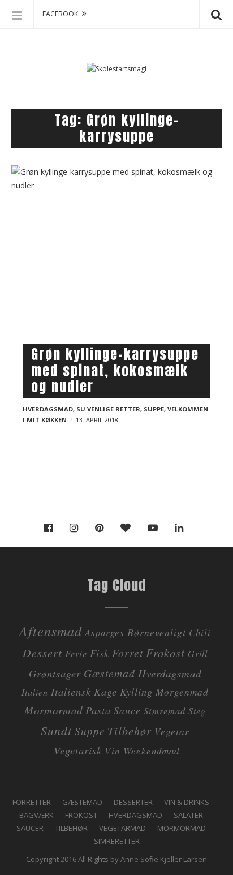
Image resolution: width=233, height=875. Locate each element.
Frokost (165, 652)
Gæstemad (109, 673)
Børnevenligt (156, 632)
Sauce (127, 710)
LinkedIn (182, 528)
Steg (197, 711)
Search (216, 14)
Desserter (133, 802)
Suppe (154, 409)
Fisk (99, 653)
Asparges (104, 632)
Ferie (76, 653)
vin (112, 750)
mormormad (53, 710)
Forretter (31, 802)
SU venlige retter (108, 409)
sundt (56, 730)
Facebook (51, 528)
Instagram (77, 528)
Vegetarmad (122, 828)
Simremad (164, 711)
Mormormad (181, 828)
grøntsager (55, 673)
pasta (98, 710)
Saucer (30, 828)
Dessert (42, 652)
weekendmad (151, 750)
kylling (136, 691)
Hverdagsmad (48, 409)
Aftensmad (50, 630)
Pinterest (102, 528)
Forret (127, 652)
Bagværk (36, 815)
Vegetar (171, 731)
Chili (200, 632)
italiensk (71, 691)
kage (105, 691)
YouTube (155, 528)
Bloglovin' (128, 528)
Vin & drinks (186, 802)
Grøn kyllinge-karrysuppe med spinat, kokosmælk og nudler (115, 370)
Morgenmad (182, 691)
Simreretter (117, 841)
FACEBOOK (60, 14)
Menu (17, 14)
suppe (90, 731)
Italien (34, 692)
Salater (188, 815)
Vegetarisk (78, 750)
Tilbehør (71, 828)
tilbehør (129, 730)
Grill (198, 653)
